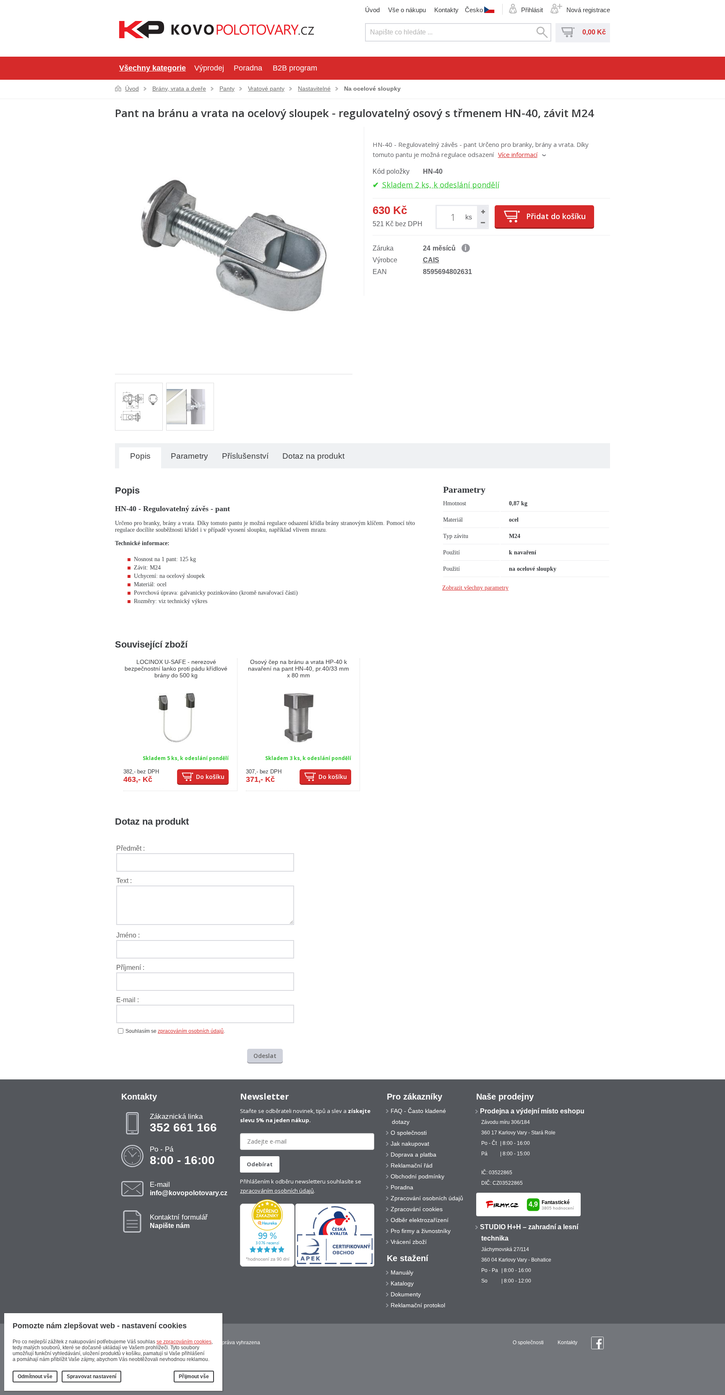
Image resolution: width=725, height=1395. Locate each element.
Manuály (402, 1272)
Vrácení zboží (409, 1241)
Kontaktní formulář (179, 1221)
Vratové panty (266, 88)
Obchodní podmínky (417, 1176)
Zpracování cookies (417, 1209)
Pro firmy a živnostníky (421, 1231)
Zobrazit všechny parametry (475, 588)
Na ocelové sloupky (372, 88)
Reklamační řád (412, 1165)
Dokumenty (406, 1294)
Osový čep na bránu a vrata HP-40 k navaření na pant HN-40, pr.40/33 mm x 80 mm (298, 668)
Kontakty (446, 9)
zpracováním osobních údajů (191, 1031)
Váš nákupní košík (568, 32)
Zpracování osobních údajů (427, 1198)
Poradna (248, 68)
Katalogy (402, 1283)
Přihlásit (532, 9)
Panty (227, 88)
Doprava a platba (413, 1154)
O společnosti (409, 1132)
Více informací (517, 154)
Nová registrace (588, 9)
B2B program (295, 68)
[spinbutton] (454, 217)
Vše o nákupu (407, 9)
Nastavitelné (314, 88)
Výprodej (209, 68)
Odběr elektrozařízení (420, 1220)
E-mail (188, 1188)
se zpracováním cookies (183, 1342)
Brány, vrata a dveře (179, 88)
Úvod (372, 9)
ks (468, 217)
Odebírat (260, 1164)
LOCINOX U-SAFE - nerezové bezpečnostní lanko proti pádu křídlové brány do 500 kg (176, 668)
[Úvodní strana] (216, 30)
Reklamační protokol (418, 1305)
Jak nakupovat (410, 1143)
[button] (482, 211)
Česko (474, 9)
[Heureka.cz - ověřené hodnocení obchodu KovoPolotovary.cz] (267, 1265)
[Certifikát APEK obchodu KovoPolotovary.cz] (334, 1265)
